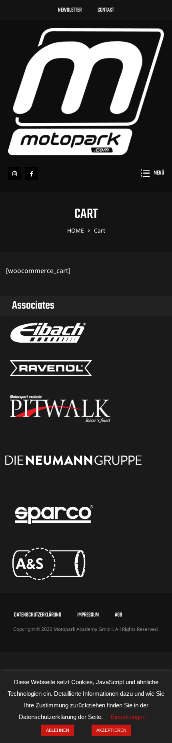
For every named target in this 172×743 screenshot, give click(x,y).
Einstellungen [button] (128, 716)
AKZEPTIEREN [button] (111, 730)
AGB (118, 615)
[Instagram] (14, 174)
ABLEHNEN (57, 730)
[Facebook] (31, 174)
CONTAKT (106, 10)
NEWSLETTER (70, 10)
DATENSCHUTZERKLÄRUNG (37, 615)
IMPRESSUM (88, 615)
